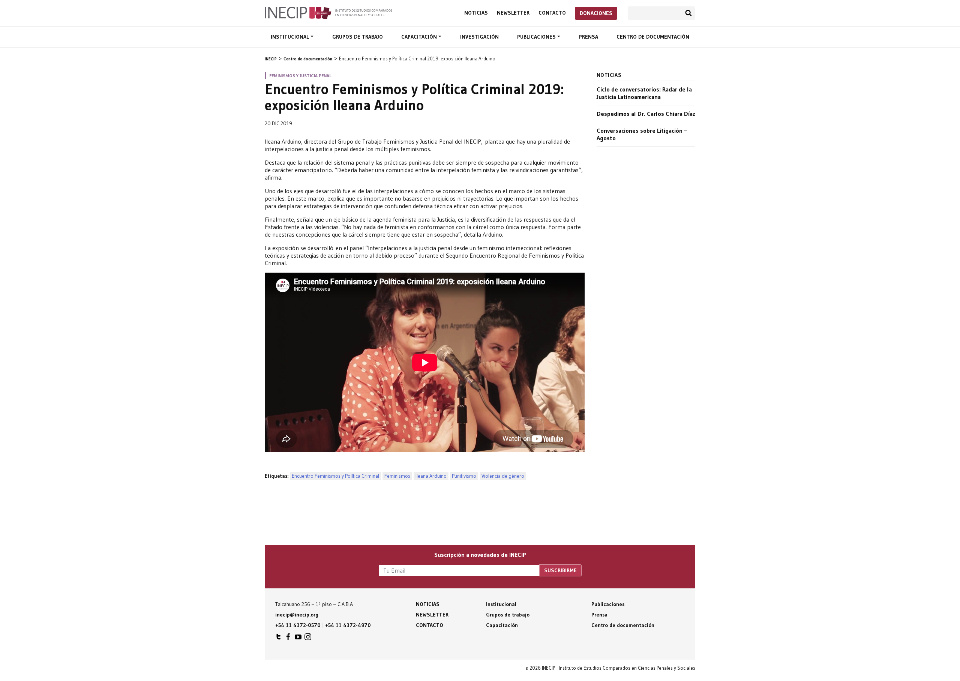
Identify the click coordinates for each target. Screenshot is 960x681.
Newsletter (513, 13)
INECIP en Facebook (288, 638)
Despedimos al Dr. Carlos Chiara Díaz (646, 113)
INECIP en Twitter (278, 638)
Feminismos (397, 476)
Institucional (290, 36)
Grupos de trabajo (357, 36)
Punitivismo (464, 476)
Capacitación (419, 36)
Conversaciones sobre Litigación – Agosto (642, 134)
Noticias (476, 13)
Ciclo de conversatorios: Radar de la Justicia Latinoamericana (644, 93)
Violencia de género (503, 476)
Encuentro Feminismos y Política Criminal (335, 476)
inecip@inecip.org (296, 614)
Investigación (479, 36)
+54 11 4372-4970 (348, 625)
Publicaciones (537, 36)
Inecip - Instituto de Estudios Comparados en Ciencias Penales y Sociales (328, 12)
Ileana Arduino (431, 476)
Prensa (588, 36)
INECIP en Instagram (307, 638)
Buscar (688, 13)
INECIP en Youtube (298, 638)
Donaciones (596, 13)
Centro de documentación (652, 36)
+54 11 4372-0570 (298, 625)
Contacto (552, 13)
